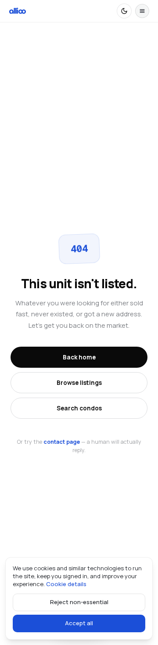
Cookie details (66, 584)
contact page (61, 442)
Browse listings (79, 383)
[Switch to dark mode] (124, 11)
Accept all (79, 623)
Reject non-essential (79, 602)
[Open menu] (142, 11)
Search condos (79, 408)
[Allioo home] (17, 11)
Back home (79, 357)
